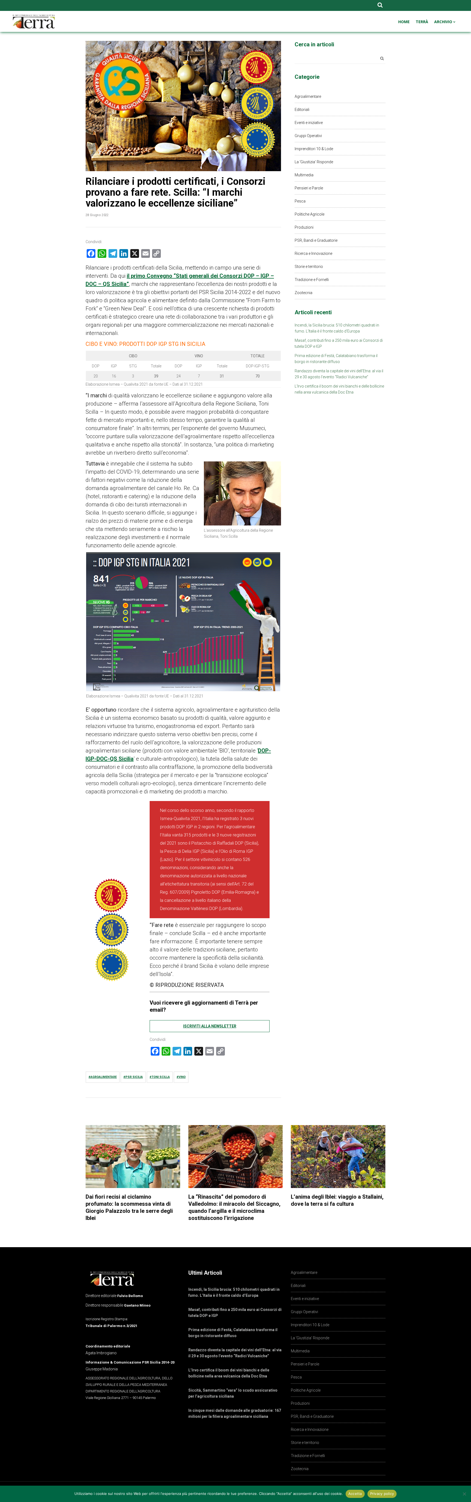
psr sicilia (134, 1077)
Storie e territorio (309, 266)
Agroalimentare (308, 96)
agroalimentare (103, 1077)
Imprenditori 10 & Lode (314, 149)
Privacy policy (382, 1493)
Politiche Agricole (309, 214)
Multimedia (304, 175)
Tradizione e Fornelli (312, 279)
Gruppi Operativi (308, 136)
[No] (464, 1494)
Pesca (300, 201)
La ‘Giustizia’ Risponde (314, 162)
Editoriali (302, 109)
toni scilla (161, 1077)
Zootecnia (303, 293)
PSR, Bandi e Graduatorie (316, 240)
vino (182, 1077)
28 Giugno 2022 (97, 215)
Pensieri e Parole (309, 188)
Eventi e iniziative (309, 122)
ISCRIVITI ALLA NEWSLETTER (209, 1026)
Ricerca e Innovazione (313, 253)
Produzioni (304, 227)
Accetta (355, 1493)
